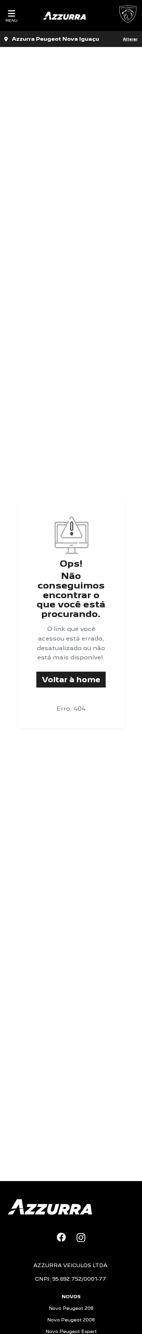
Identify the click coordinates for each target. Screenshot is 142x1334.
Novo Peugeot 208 (71, 1308)
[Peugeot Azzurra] (65, 16)
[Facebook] (61, 1237)
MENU (12, 20)
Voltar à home (71, 679)
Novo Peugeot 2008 (71, 1319)
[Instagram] (80, 1238)
